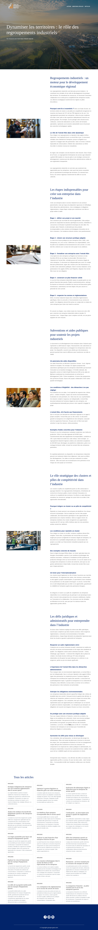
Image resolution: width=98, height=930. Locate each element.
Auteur (69, 6)
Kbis (70, 724)
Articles (87, 6)
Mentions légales (77, 6)
